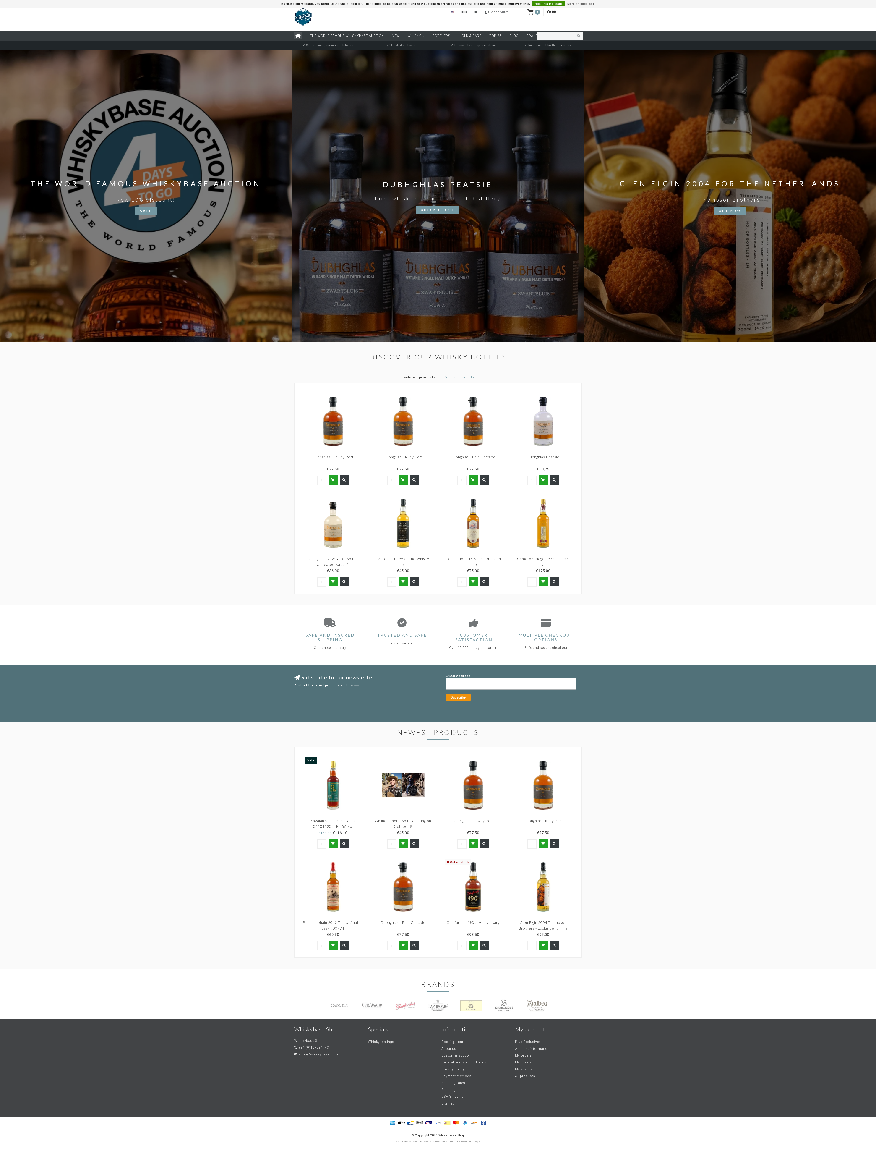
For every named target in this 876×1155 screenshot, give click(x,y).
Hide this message (549, 3)
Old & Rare (471, 36)
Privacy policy (453, 1069)
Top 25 (495, 36)
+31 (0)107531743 (314, 1047)
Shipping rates (453, 1083)
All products (525, 1076)
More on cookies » (581, 3)
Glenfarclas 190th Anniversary (473, 922)
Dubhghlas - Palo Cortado (473, 457)
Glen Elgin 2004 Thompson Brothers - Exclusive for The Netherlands (543, 928)
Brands (533, 36)
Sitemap (448, 1103)
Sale (146, 211)
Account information (532, 1048)
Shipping (448, 1090)
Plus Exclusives (528, 1042)
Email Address (458, 676)
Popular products (459, 377)
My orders (523, 1055)
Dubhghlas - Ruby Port (403, 457)
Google (476, 1141)
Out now (730, 211)
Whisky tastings (381, 1042)
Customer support (456, 1055)
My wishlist (524, 1069)
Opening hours (453, 1042)
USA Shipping (452, 1096)
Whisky (414, 36)
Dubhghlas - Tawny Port (333, 457)
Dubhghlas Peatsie (543, 457)
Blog (514, 36)
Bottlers (441, 36)
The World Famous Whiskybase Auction (347, 36)
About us (448, 1048)
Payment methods (456, 1076)
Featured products (418, 377)
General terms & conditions (463, 1062)
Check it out (438, 210)
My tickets (523, 1062)
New (396, 36)
